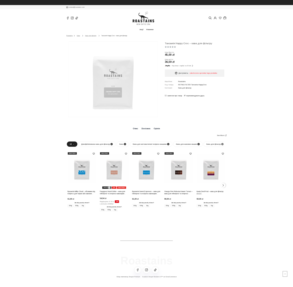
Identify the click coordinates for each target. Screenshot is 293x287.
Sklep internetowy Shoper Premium (128, 277)
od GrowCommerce (170, 277)
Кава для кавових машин (187, 144)
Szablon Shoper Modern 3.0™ (152, 277)
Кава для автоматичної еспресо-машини (151, 144)
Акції (142, 29)
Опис (135, 128)
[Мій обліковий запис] (215, 18)
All (72, 144)
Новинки (149, 29)
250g (70, 205)
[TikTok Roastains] (76, 18)
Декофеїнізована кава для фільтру (96, 144)
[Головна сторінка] (143, 18)
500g (76, 205)
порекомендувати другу (195, 96)
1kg (83, 205)
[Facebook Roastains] (67, 18)
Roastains (182, 81)
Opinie (157, 128)
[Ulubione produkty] (220, 18)
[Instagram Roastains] (72, 18)
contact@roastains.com (77, 7)
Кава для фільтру (184, 88)
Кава (122, 144)
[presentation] (70, 185)
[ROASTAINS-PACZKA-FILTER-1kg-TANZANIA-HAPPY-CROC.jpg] (113, 79)
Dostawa (146, 128)
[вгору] (285, 274)
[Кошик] (225, 18)
